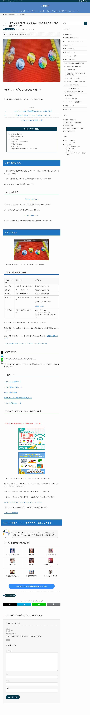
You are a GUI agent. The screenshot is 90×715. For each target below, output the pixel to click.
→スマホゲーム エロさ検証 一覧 (31, 120)
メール (7, 681)
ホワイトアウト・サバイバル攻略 (75, 81)
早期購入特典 (39, 306)
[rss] (86, 1)
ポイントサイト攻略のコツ (12, 382)
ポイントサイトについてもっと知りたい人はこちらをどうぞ (23, 502)
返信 (8, 640)
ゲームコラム (69, 48)
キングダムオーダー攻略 (73, 66)
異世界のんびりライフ (69, 131)
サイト (7, 688)
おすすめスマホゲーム (72, 37)
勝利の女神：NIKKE (68, 125)
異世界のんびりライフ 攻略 (74, 91)
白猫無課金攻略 (70, 95)
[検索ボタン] (78, 11)
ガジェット (69, 45)
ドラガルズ (73, 119)
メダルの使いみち (16, 134)
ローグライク (78, 122)
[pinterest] (84, 1)
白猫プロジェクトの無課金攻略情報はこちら (18, 398)
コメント (9, 651)
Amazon (68, 34)
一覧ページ (17, 146)
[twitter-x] (79, 1)
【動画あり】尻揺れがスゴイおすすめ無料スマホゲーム (32, 115)
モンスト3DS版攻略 (72, 88)
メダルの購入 (18, 144)
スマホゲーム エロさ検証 (73, 102)
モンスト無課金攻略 (9, 29)
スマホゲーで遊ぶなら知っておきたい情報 (26, 148)
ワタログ (45, 6)
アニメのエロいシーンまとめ (74, 41)
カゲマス (65, 119)
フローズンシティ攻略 (72, 78)
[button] (10, 604)
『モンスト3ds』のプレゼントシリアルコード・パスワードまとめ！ (25, 343)
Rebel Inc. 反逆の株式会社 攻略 (74, 63)
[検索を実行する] (85, 23)
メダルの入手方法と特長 (21, 141)
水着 (82, 128)
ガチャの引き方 (18, 136)
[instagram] (81, 1)
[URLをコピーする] (53, 604)
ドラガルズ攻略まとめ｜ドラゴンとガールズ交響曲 (75, 74)
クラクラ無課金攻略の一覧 (12, 403)
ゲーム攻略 (69, 59)
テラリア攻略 (70, 69)
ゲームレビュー (70, 56)
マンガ (68, 109)
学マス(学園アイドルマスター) (71, 128)
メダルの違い (15, 139)
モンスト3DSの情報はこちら (13, 387)
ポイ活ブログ (69, 105)
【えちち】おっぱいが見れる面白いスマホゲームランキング (33, 111)
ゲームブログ (70, 52)
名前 (7, 674)
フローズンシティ (67, 122)
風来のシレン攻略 (71, 98)
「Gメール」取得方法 (11, 513)
